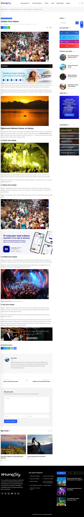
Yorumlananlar (79, 473)
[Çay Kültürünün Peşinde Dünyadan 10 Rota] (61, 501)
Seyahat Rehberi (60, 3)
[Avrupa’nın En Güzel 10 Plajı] (63, 67)
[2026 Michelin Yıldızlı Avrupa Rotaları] (63, 86)
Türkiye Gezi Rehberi (37, 3)
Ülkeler (46, 3)
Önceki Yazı (7, 379)
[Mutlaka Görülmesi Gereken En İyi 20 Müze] (63, 77)
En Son (61, 473)
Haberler (68, 3)
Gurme (52, 3)
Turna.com (38, 514)
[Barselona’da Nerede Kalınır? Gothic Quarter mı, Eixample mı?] (61, 481)
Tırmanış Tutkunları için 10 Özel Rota (36, 456)
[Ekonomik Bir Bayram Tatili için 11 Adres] (63, 57)
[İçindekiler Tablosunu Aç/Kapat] (49, 66)
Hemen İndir (69, 114)
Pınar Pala (6, 24)
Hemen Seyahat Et (25, 3)
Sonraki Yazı (45, 379)
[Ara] (79, 3)
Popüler (70, 473)
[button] (49, 431)
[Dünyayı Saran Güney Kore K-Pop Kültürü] (61, 491)
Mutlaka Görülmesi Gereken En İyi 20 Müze (72, 77)
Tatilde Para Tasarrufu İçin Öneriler (41, 381)
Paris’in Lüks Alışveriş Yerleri (10, 381)
